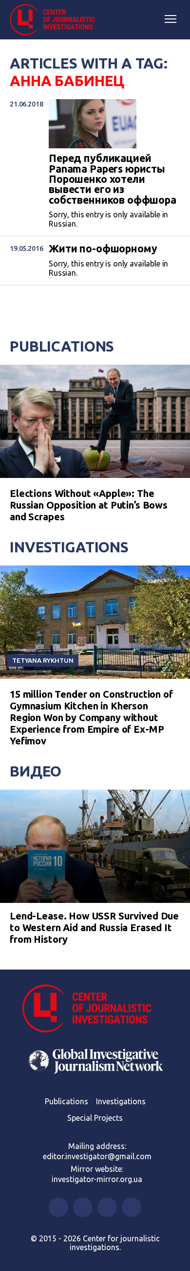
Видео (35, 771)
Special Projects (95, 1117)
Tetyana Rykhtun (43, 660)
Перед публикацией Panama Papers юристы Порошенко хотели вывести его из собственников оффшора (112, 179)
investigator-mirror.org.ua (97, 1179)
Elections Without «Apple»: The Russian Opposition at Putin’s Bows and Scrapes (89, 505)
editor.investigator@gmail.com (97, 1156)
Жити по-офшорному (103, 249)
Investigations (69, 547)
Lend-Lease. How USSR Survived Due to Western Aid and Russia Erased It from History (94, 927)
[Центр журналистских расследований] (56, 20)
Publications (62, 346)
